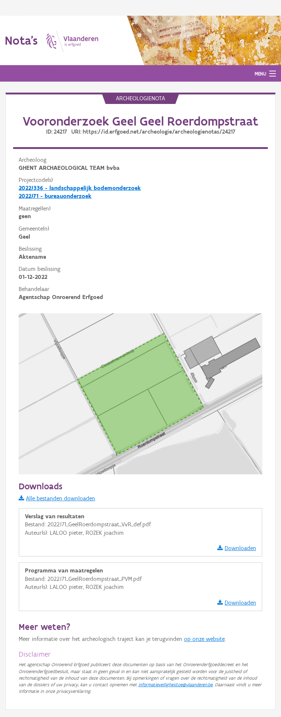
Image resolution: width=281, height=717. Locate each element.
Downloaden (240, 548)
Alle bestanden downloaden (60, 498)
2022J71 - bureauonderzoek (55, 196)
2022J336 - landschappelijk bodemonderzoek (80, 187)
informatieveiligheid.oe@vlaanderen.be (175, 684)
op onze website (204, 638)
